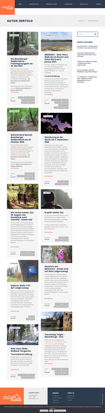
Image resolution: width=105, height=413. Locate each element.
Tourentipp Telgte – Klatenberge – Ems (55, 335)
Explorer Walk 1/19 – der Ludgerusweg (21, 286)
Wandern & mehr (51, 4)
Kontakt (70, 400)
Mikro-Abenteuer (29, 97)
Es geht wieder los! (54, 212)
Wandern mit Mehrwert (61, 107)
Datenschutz (71, 396)
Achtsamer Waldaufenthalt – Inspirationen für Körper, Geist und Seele (86, 54)
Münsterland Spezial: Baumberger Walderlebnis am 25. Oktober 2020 (21, 138)
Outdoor (24, 102)
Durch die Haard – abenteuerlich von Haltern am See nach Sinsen (87, 47)
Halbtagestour (56, 100)
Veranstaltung (63, 105)
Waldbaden (68, 4)
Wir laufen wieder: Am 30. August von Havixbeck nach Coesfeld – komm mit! (22, 216)
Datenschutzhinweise (59, 410)
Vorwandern (30, 319)
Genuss (21, 97)
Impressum (71, 398)
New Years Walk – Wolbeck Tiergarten (21, 349)
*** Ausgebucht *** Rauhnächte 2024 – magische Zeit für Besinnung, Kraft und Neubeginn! (87, 79)
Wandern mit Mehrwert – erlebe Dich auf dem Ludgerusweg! (56, 269)
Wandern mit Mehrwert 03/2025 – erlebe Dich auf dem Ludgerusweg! (87, 63)
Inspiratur (24, 252)
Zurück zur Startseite (102, 397)
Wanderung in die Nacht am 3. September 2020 (56, 139)
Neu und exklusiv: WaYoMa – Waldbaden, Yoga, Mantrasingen (87, 71)
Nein (51, 410)
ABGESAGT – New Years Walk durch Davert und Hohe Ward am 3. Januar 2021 (56, 58)
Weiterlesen (15, 92)
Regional (31, 102)
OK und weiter (44, 410)
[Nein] (103, 409)
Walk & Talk (84, 4)
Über (20, 4)
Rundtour (65, 102)
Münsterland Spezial (17, 73)
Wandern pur (33, 4)
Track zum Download (62, 374)
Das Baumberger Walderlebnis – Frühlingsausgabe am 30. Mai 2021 (22, 62)
